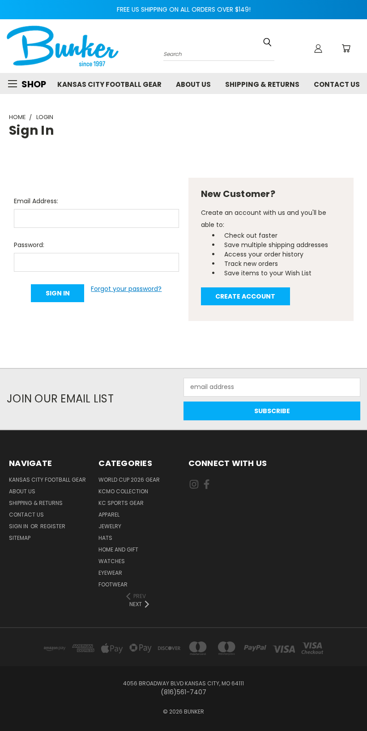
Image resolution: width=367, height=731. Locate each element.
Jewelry (109, 526)
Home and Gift (118, 549)
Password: (29, 244)
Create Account (245, 296)
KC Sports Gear (121, 503)
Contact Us (337, 84)
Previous (353, 703)
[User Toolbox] (318, 48)
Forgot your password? (126, 288)
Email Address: (36, 201)
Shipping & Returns (262, 84)
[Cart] (345, 48)
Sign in (19, 526)
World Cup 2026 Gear (129, 479)
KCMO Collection (123, 491)
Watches (111, 561)
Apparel (108, 514)
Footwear (113, 584)
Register (52, 526)
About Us (193, 84)
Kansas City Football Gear (109, 84)
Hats (105, 538)
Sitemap (19, 538)
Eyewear (110, 573)
